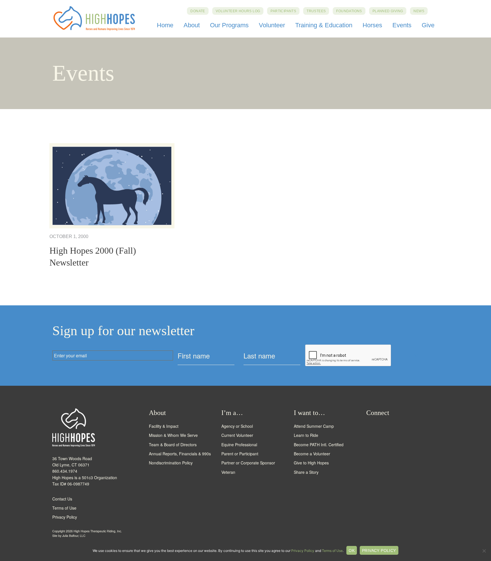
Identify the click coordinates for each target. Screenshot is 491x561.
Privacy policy (379, 550)
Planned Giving (388, 11)
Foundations (349, 11)
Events (401, 25)
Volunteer (272, 25)
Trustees (316, 11)
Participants (283, 11)
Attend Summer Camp (314, 426)
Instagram (390, 427)
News (418, 11)
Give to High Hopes (311, 463)
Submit (413, 355)
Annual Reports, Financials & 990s (180, 453)
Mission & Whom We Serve (173, 435)
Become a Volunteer (312, 453)
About (192, 25)
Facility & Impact (163, 426)
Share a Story (306, 472)
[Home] (100, 427)
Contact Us (62, 499)
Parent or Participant (239, 453)
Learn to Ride (306, 435)
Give (428, 25)
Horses (372, 25)
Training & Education (323, 25)
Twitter (379, 427)
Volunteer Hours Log (238, 11)
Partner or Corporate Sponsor (248, 463)
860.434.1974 (64, 471)
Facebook (369, 427)
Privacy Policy (64, 517)
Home (165, 25)
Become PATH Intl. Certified (319, 444)
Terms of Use (64, 508)
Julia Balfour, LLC (74, 535)
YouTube (400, 427)
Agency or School (237, 426)
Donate (197, 11)
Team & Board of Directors (173, 444)
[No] (484, 551)
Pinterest (411, 427)
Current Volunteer (237, 435)
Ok (352, 550)
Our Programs (229, 25)
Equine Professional (239, 444)
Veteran (228, 472)
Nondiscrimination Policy (171, 463)
